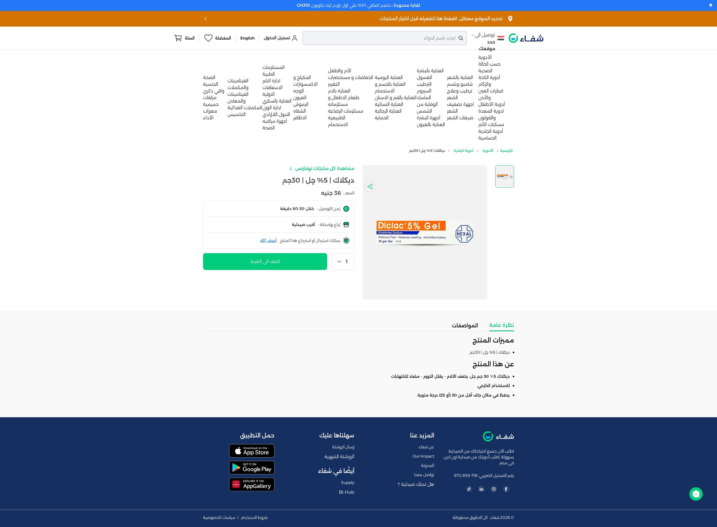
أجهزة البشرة (428, 117)
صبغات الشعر (460, 117)
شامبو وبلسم (460, 84)
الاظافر (300, 117)
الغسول (424, 77)
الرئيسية (506, 150)
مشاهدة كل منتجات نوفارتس (324, 168)
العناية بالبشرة (430, 70)
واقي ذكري (213, 91)
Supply (347, 482)
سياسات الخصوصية (219, 517)
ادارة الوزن (271, 107)
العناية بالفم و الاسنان (395, 97)
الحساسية (487, 138)
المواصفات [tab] (465, 326)
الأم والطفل (339, 70)
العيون (299, 97)
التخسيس (236, 114)
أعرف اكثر (268, 240)
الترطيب (424, 84)
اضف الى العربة (265, 261)
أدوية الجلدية (490, 131)
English (247, 38)
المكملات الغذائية (244, 107)
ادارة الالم (271, 80)
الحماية (381, 117)
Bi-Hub (346, 492)
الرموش (300, 104)
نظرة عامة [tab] (501, 325)
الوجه (298, 91)
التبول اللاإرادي (276, 114)
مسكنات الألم (491, 124)
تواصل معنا (424, 474)
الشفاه (299, 111)
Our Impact (423, 456)
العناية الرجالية (388, 111)
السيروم (424, 91)
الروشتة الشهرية (339, 456)
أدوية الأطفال (491, 104)
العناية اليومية (389, 77)
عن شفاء (426, 446)
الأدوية (485, 57)
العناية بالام (339, 91)
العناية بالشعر (460, 77)
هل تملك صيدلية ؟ (416, 484)
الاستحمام (338, 124)
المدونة (427, 465)
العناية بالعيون (431, 124)
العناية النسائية (389, 104)
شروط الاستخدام (254, 517)
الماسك (424, 97)
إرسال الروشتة (343, 446)
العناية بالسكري (277, 101)
